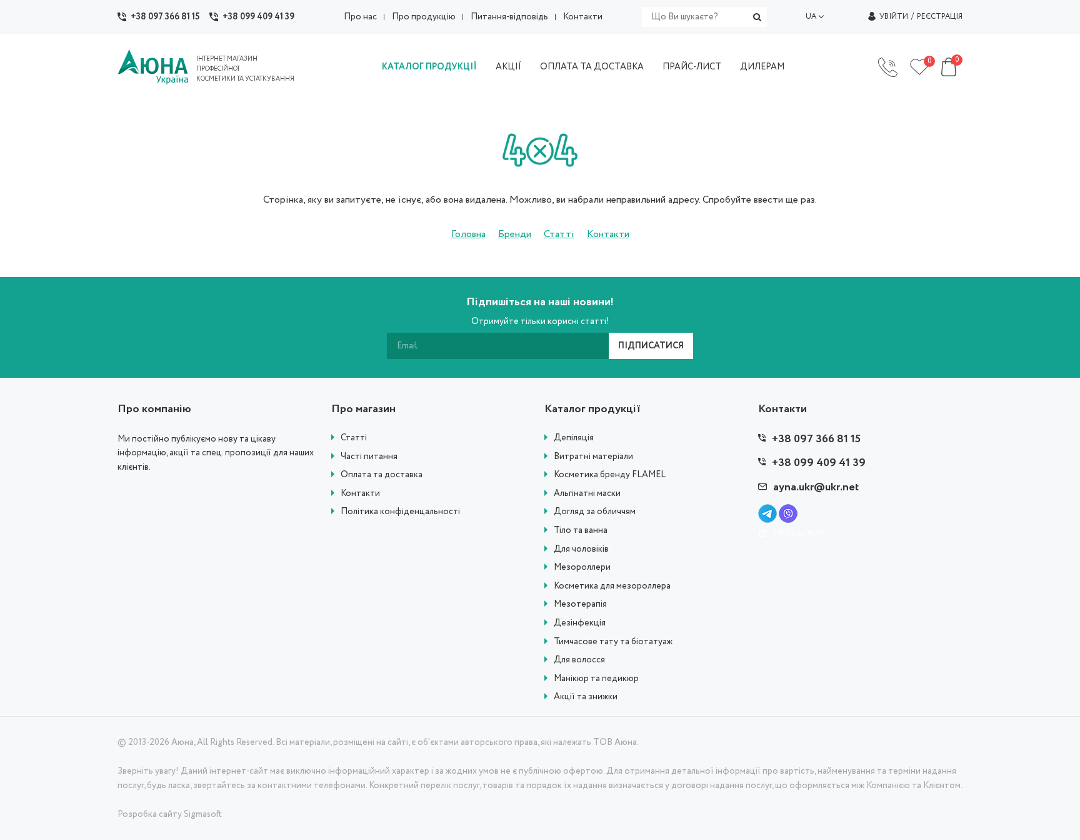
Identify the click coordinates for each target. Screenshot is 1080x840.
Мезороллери (582, 568)
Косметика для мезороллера (612, 586)
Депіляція (574, 438)
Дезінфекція (580, 623)
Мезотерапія (580, 604)
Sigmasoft (203, 814)
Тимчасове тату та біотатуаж (613, 642)
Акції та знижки (586, 697)
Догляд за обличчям (595, 512)
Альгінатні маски (587, 494)
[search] (757, 17)
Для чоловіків (581, 549)
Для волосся (579, 660)
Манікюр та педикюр (596, 679)
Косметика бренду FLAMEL (610, 475)
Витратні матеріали (593, 457)
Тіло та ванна (581, 531)
